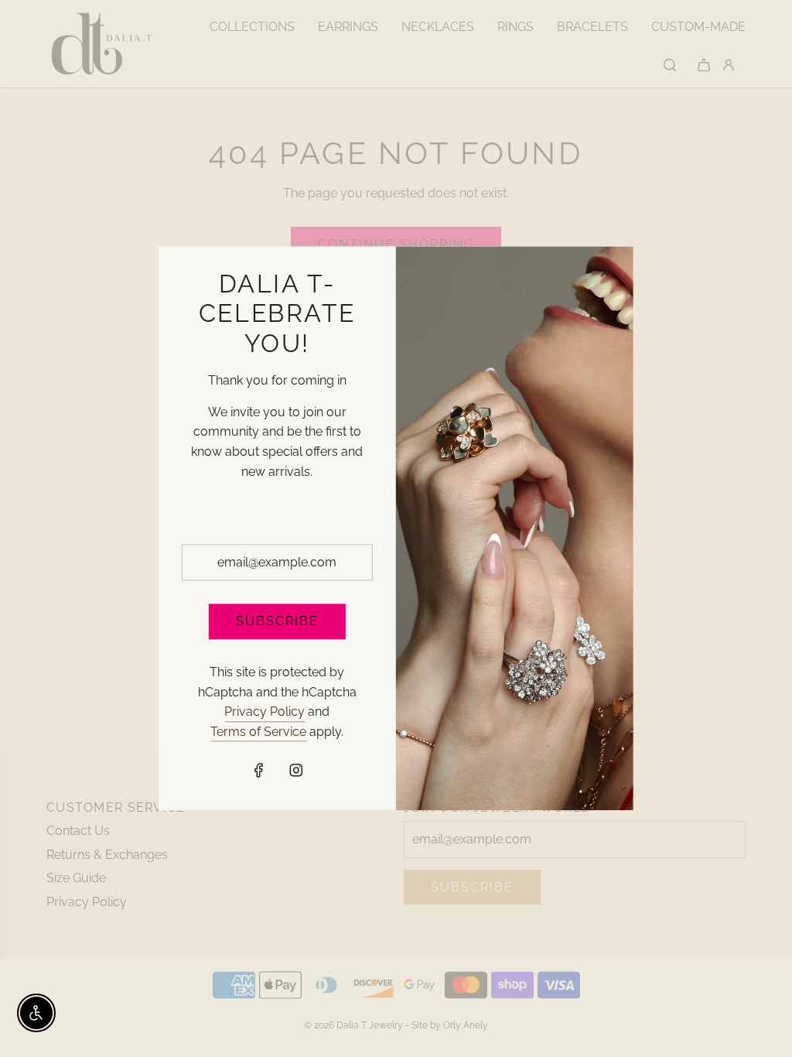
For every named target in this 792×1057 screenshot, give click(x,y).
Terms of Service (258, 731)
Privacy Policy (264, 711)
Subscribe (277, 621)
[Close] (605, 272)
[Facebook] (258, 771)
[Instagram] (295, 771)
